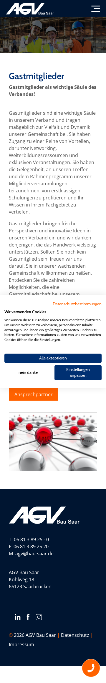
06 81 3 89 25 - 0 (31, 539)
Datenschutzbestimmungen (77, 303)
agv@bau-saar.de (34, 553)
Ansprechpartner (33, 394)
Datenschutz (75, 635)
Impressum (21, 644)
